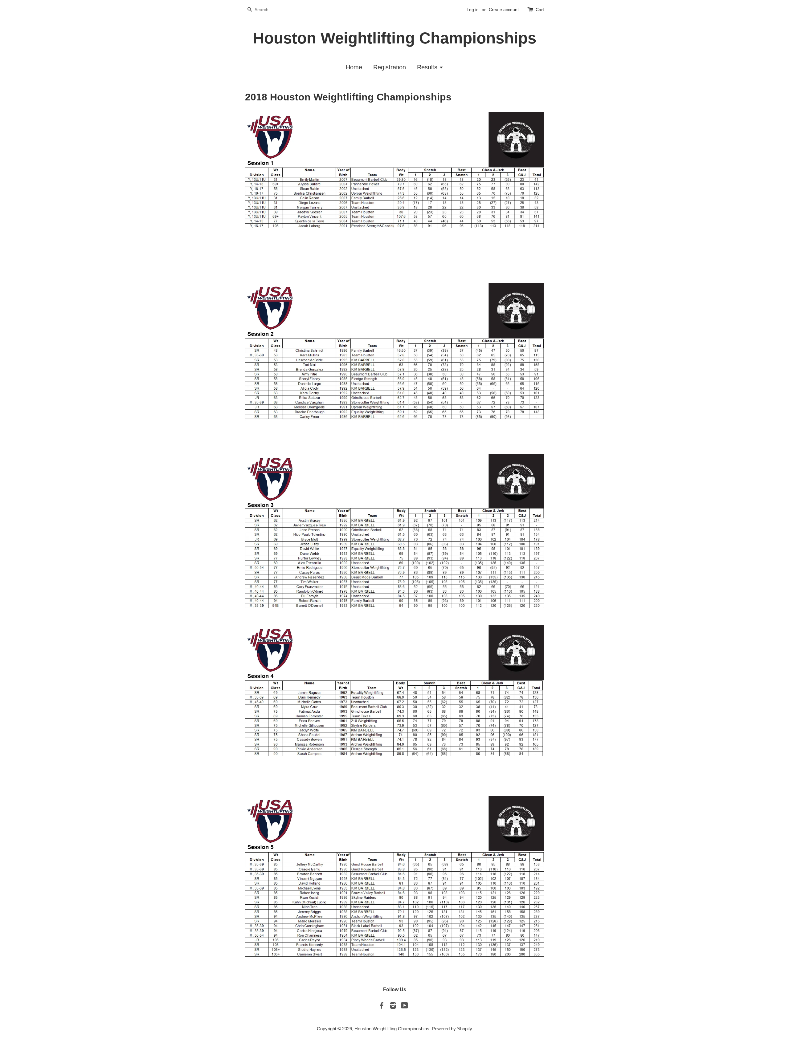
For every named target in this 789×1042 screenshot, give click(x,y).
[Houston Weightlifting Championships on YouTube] (404, 1006)
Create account (504, 9)
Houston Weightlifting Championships (394, 38)
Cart (540, 9)
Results (428, 67)
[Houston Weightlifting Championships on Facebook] (381, 1006)
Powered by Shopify (452, 1028)
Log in (473, 9)
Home (354, 67)
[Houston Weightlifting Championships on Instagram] (393, 1006)
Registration (389, 67)
